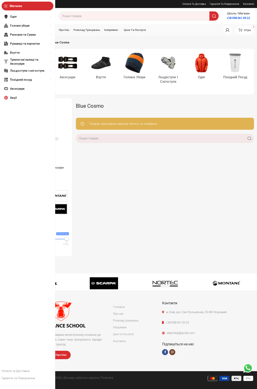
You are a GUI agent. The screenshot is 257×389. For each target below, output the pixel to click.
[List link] (208, 322)
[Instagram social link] (172, 352)
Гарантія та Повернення (18, 378)
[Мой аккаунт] (227, 30)
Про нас (118, 313)
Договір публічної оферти (81, 378)
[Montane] (226, 283)
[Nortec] (165, 283)
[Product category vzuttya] (101, 67)
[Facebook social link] (165, 352)
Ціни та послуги (123, 334)
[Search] (214, 16)
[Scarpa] (104, 283)
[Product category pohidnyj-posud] (235, 67)
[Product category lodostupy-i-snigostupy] (168, 69)
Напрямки (119, 327)
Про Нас (61, 354)
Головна (118, 307)
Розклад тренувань (126, 320)
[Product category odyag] (201, 67)
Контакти (119, 341)
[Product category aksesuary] (67, 67)
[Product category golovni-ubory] (134, 67)
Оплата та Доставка (16, 371)
